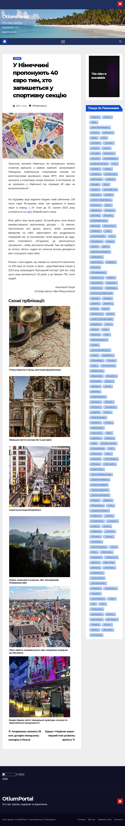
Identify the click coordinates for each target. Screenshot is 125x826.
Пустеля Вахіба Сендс (101, 474)
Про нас (91, 819)
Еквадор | (111, 262)
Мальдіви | (96, 381)
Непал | (107, 412)
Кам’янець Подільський (102, 293)
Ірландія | (96, 143)
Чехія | (112, 599)
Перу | (108, 454)
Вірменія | (96, 231)
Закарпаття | (97, 277)
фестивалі (108, 630)
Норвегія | (96, 422)
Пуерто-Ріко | (97, 469)
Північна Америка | (100, 490)
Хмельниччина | (98, 583)
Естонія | (95, 267)
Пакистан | (96, 454)
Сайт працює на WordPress (15, 819)
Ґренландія (97, 635)
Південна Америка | (100, 479)
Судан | (107, 526)
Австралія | (109, 153)
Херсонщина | (98, 578)
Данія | (106, 246)
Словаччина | (97, 521)
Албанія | (96, 169)
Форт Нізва (109, 562)
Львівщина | (108, 355)
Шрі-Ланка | (112, 619)
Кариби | (95, 303)
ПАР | (111, 448)
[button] (120, 41)
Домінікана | (97, 257)
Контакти (118, 819)
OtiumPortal (15, 16)
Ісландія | (109, 143)
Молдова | (96, 402)
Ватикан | (108, 215)
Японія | (107, 624)
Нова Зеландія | (98, 417)
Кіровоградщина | (99, 340)
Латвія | (95, 345)
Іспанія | (95, 148)
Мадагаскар (97, 376)
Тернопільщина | (99, 547)
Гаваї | (108, 231)
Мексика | (96, 391)
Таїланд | (109, 536)
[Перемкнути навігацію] (63, 41)
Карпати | (108, 303)
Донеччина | (97, 262)
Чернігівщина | (98, 599)
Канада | (95, 298)
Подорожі (96, 459)
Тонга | (114, 547)
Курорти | (96, 334)
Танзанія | (96, 536)
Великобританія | (99, 220)
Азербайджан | (110, 158)
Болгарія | (96, 195)
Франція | (96, 567)
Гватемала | (97, 241)
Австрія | (95, 158)
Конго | (109, 324)
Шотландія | (97, 619)
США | (110, 505)
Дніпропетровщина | (100, 252)
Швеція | (110, 614)
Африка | (110, 179)
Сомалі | (95, 526)
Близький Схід (110, 189)
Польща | (96, 464)
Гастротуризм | (98, 236)
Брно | (108, 205)
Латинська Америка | (101, 350)
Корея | (95, 329)
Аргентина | (97, 179)
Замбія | (111, 277)
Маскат (108, 386)
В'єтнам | (95, 215)
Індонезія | (108, 132)
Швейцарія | (97, 614)
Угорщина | (96, 557)
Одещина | (96, 438)
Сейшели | (96, 516)
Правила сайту (105, 819)
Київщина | (96, 324)
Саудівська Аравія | (100, 510)
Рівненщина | (97, 505)
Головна (81, 819)
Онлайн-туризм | (109, 443)
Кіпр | (107, 334)
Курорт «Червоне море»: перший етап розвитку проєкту (60, 735)
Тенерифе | (97, 542)
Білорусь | (110, 210)
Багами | (95, 184)
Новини (17, 58)
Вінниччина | (109, 226)
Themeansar (49, 819)
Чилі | (103, 604)
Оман (94, 443)
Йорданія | (111, 283)
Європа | (95, 117)
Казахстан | (97, 288)
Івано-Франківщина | (100, 127)
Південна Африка (99, 485)
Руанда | (95, 500)
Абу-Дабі (95, 153)
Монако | (109, 402)
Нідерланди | (97, 428)
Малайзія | (111, 376)
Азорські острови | (99, 164)
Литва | (95, 355)
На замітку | (111, 407)
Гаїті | (112, 236)
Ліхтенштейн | (108, 365)
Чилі (94, 604)
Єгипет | (107, 117)
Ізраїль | (95, 132)
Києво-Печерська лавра (102, 319)
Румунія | (108, 500)
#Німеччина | (39, 105)
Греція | (110, 241)
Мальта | (109, 381)
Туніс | (94, 552)
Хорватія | (96, 588)
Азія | (114, 164)
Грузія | (95, 246)
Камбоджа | (111, 288)
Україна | (95, 562)
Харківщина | (97, 573)
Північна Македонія (100, 495)
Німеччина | (97, 433)
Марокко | (96, 386)
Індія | (94, 138)
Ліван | (94, 365)
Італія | (107, 148)
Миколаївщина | (98, 397)
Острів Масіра (98, 448)
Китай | (110, 314)
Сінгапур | (110, 531)
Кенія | (106, 309)
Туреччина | (107, 552)
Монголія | (96, 407)
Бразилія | (96, 205)
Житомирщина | (98, 272)
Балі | (106, 184)
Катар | (95, 309)
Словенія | (112, 521)
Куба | (105, 329)
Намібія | (95, 412)
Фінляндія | (109, 567)
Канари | (107, 298)
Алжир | (108, 169)
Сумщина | (96, 531)
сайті (29, 211)
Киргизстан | (97, 314)
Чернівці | (96, 593)
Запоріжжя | (97, 283)
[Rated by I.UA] (9, 774)
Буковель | (96, 210)
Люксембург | (97, 360)
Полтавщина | (111, 459)
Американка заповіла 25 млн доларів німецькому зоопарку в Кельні (24, 735)
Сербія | (109, 516)
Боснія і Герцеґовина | (101, 200)
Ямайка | (95, 624)
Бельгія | (95, 189)
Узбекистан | (111, 557)
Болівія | (108, 195)
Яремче (95, 630)
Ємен (94, 122)
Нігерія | (108, 422)
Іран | (104, 138)
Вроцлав (95, 226)
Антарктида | (110, 174)
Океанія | (110, 438)
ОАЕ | (109, 433)
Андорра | (96, 174)
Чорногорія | (97, 609)
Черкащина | (110, 588)
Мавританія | (97, 371)
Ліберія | (111, 360)
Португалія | (110, 464)
